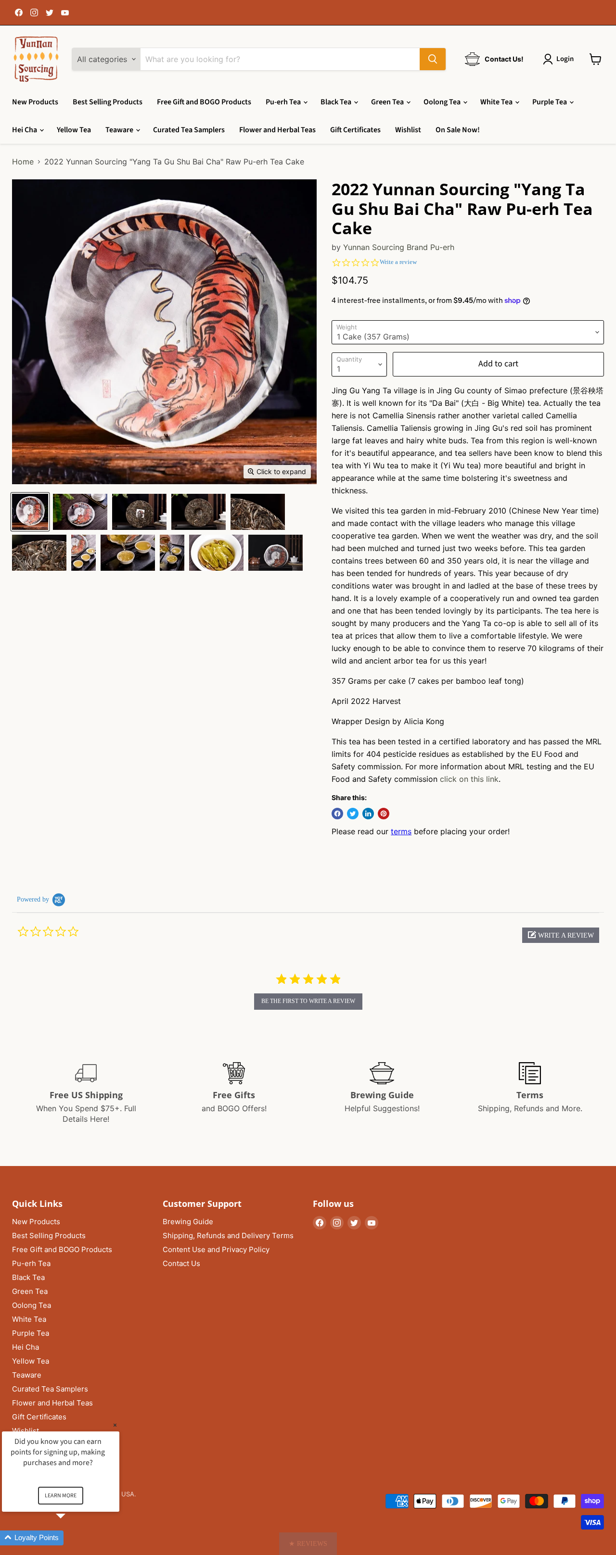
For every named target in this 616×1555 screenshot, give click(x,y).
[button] (560, 935)
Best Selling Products (107, 102)
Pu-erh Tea (284, 102)
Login (565, 59)
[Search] (433, 59)
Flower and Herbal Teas (277, 130)
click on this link (469, 779)
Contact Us (181, 1263)
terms (401, 831)
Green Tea (388, 102)
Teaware (120, 130)
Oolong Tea (443, 102)
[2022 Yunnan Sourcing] (30, 512)
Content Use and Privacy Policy (216, 1249)
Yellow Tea (74, 130)
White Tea (497, 102)
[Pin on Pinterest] (383, 813)
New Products (35, 102)
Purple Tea (550, 102)
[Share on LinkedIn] (368, 813)
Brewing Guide (188, 1221)
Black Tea (337, 102)
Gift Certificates (355, 130)
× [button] (115, 1425)
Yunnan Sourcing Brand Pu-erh (398, 247)
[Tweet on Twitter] (353, 813)
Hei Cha (25, 130)
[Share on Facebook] (337, 813)
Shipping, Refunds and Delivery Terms (228, 1235)
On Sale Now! (458, 130)
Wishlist (408, 130)
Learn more (61, 1496)
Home (23, 161)
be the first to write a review (308, 1001)
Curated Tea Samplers (189, 130)
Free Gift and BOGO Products (204, 102)
